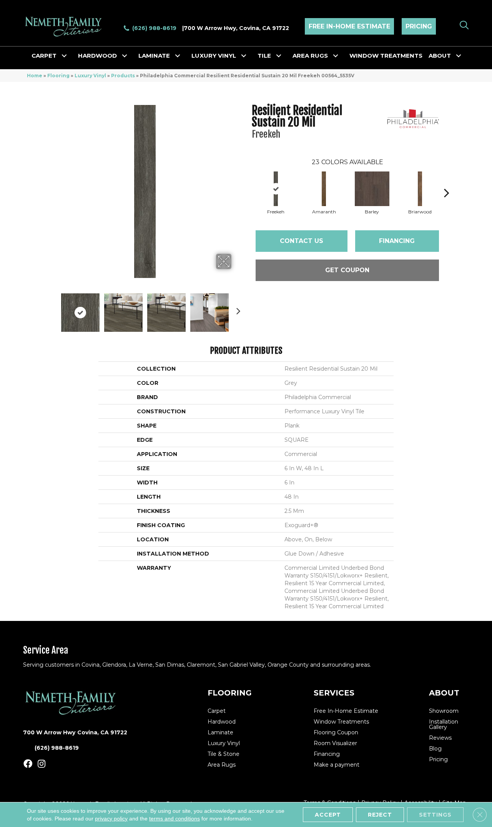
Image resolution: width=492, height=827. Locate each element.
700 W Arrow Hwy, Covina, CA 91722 (236, 28)
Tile (264, 55)
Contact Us (301, 241)
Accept (328, 814)
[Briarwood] (420, 189)
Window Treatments (385, 55)
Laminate (154, 55)
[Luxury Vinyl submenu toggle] (243, 56)
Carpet (44, 55)
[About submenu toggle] (458, 56)
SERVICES (334, 692)
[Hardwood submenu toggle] (124, 56)
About (440, 55)
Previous (53, 309)
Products (123, 75)
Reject (380, 814)
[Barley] (372, 189)
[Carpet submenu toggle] (64, 56)
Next (236, 309)
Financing (397, 241)
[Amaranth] (324, 189)
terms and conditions (174, 818)
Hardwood (97, 55)
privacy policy (111, 818)
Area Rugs (310, 55)
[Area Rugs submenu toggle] (335, 56)
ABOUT (444, 692)
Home (34, 75)
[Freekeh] (276, 189)
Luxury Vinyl (213, 55)
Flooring (58, 75)
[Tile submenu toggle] (278, 56)
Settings (435, 814)
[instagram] (41, 764)
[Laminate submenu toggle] (177, 56)
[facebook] (27, 764)
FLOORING (230, 692)
